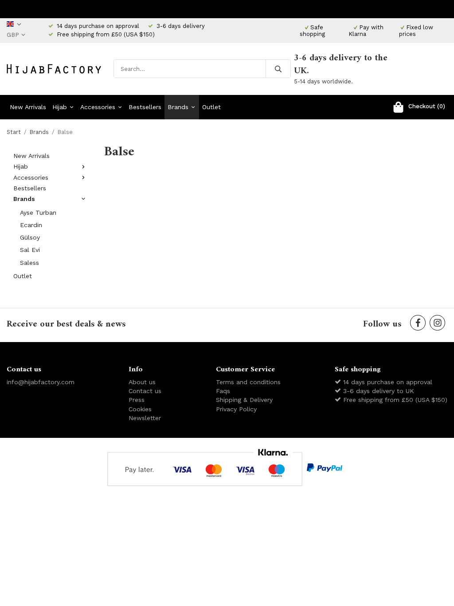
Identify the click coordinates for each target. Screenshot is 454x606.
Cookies (140, 409)
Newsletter (145, 417)
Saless (29, 262)
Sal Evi (30, 249)
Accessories (97, 106)
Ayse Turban (38, 212)
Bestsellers (145, 106)
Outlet (211, 106)
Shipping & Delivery (244, 399)
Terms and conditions (248, 382)
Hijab (59, 106)
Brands (178, 106)
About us (142, 382)
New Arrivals (28, 106)
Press (137, 399)
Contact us (145, 390)
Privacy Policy (236, 409)
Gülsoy (30, 237)
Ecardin (31, 224)
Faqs (223, 390)
